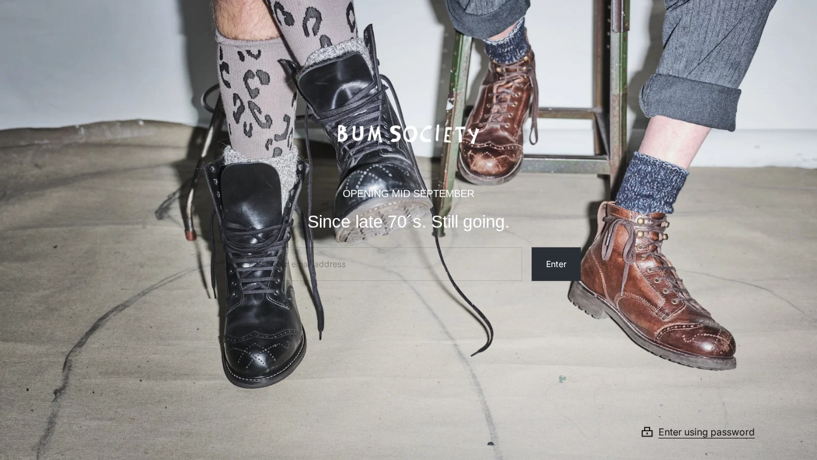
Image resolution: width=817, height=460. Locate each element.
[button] (712, 431)
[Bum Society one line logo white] (408, 130)
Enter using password (707, 432)
